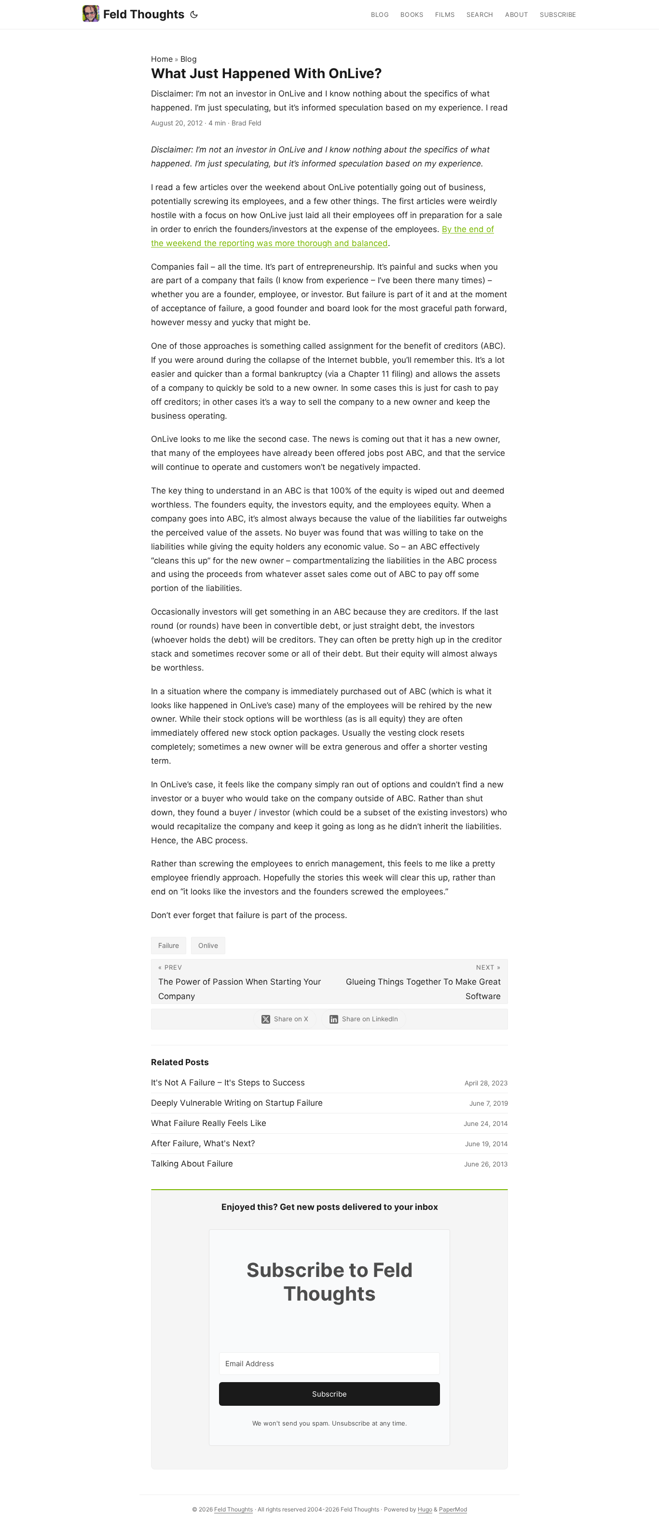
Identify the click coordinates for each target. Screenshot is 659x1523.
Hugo (425, 1509)
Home (162, 59)
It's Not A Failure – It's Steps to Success (228, 1082)
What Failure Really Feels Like (208, 1123)
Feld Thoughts (143, 14)
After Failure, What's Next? (203, 1143)
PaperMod (453, 1509)
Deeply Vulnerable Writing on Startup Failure (237, 1103)
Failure (168, 945)
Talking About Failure (192, 1163)
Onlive (208, 945)
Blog (188, 59)
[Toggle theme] (194, 14)
